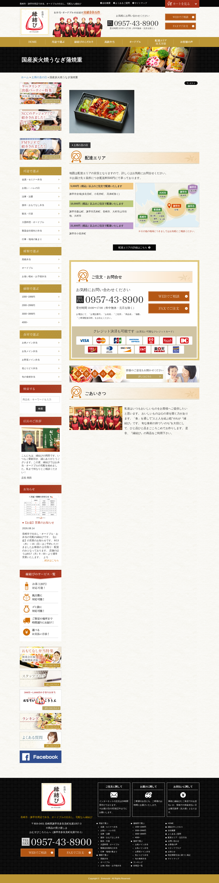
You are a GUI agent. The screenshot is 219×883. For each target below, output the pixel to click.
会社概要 (106, 3)
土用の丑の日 (39, 77)
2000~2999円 (28, 305)
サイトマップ (141, 3)
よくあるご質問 (122, 3)
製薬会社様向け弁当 (32, 230)
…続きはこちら (50, 560)
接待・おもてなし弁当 (33, 205)
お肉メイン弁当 (29, 342)
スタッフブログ (174, 848)
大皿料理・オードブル (33, 222)
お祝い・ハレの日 (31, 188)
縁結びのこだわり (84, 42)
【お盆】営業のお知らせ (39, 522)
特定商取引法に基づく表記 (179, 855)
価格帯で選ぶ (139, 823)
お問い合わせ (173, 841)
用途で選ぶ (58, 42)
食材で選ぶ (138, 841)
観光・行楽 (27, 213)
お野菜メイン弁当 (31, 359)
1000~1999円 (28, 296)
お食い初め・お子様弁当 (34, 276)
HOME (32, 42)
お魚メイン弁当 (29, 351)
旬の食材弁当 (28, 377)
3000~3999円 (28, 314)
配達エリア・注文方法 (161, 42)
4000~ (25, 322)
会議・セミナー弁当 (32, 179)
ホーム (25, 77)
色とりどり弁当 (29, 368)
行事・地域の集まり (32, 239)
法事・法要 (27, 196)
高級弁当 (109, 42)
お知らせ (171, 852)
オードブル (135, 42)
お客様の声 (186, 42)
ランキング (138, 862)
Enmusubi (105, 878)
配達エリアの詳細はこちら (132, 247)
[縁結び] (35, 21)
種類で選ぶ (103, 855)
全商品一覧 (138, 866)
